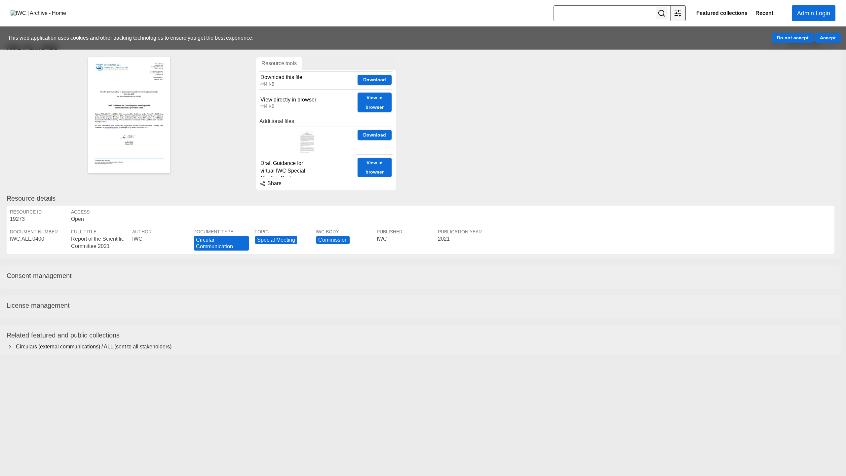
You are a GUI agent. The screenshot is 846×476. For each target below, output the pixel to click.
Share (274, 183)
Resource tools (279, 63)
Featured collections (722, 13)
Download (374, 79)
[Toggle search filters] (677, 13)
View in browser (374, 102)
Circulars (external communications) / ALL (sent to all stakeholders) (92, 346)
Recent (764, 13)
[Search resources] (662, 13)
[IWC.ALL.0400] (129, 115)
